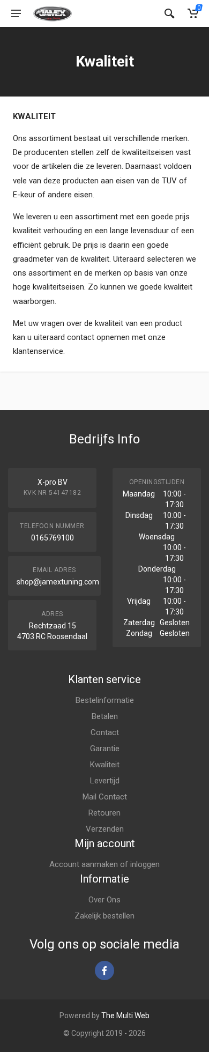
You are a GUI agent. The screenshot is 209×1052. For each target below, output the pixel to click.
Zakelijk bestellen (104, 916)
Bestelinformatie (105, 700)
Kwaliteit (105, 764)
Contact (105, 732)
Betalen (105, 716)
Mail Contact (105, 797)
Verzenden (105, 829)
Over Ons (104, 900)
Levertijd (105, 781)
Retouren (104, 813)
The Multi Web (125, 1015)
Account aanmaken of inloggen (104, 864)
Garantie (105, 748)
